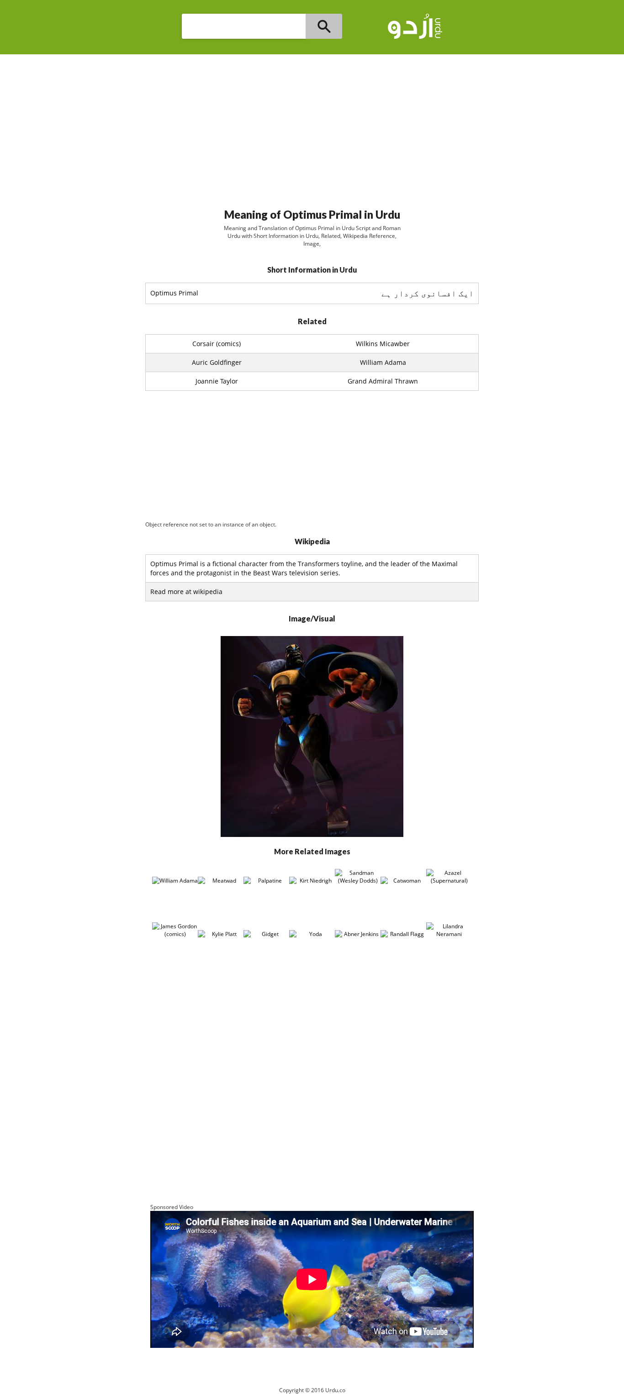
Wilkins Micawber (383, 343)
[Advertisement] (312, 127)
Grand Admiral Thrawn (383, 381)
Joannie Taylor (217, 381)
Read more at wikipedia (186, 591)
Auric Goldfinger (217, 362)
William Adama (383, 362)
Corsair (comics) (216, 343)
